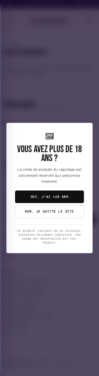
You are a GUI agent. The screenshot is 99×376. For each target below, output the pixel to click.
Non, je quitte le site (49, 211)
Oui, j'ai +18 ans (49, 197)
